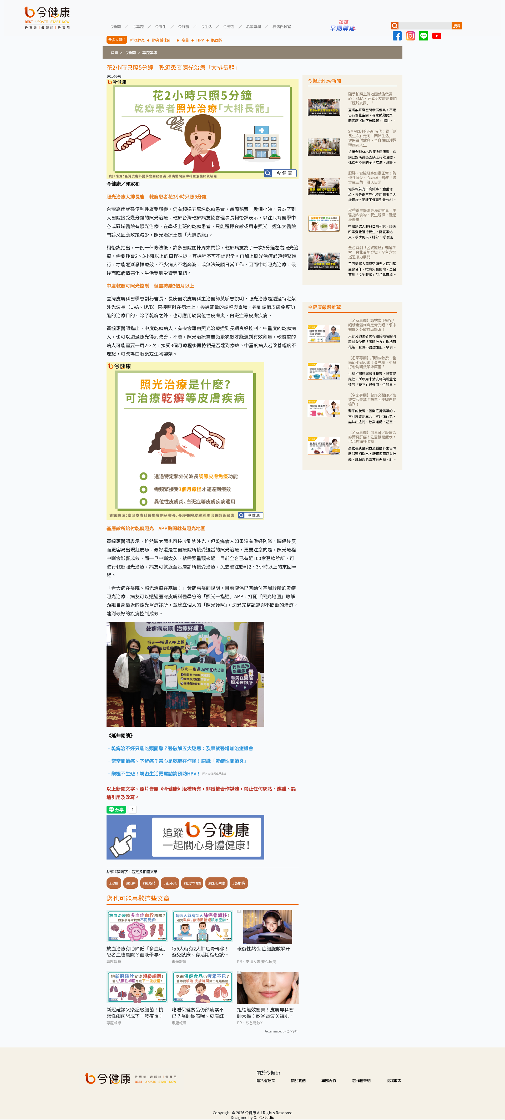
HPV (200, 40)
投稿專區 (393, 1080)
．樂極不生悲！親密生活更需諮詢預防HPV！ (154, 773)
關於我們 (298, 1080)
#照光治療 (216, 883)
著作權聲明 (361, 1080)
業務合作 (328, 1080)
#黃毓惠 (238, 883)
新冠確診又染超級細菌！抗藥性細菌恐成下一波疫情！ (135, 1012)
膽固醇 (216, 40)
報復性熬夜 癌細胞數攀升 (263, 948)
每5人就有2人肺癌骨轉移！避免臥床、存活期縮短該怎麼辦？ (200, 951)
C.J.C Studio (264, 1117)
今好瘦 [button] (183, 26)
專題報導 (149, 52)
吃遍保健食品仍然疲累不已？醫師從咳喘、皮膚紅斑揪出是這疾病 (200, 1012)
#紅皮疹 (149, 883)
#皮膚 (114, 883)
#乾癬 (130, 883)
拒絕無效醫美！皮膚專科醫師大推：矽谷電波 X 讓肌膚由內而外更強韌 (265, 1012)
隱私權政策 (265, 1080)
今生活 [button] (206, 26)
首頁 (114, 52)
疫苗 (185, 40)
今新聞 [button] (115, 26)
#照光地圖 (192, 883)
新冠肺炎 (137, 40)
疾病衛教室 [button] (281, 26)
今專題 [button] (138, 26)
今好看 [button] (228, 26)
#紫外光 (169, 883)
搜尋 (457, 25)
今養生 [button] (160, 26)
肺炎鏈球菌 (163, 40)
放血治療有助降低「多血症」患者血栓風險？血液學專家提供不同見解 (136, 951)
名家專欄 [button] (253, 26)
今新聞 (130, 52)
